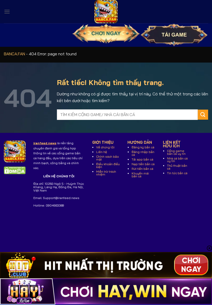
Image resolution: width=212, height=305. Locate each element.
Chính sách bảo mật (107, 158)
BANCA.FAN (14, 53)
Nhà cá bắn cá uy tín (177, 159)
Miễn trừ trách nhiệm (106, 173)
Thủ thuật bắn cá (177, 167)
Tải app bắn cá (142, 159)
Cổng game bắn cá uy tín (176, 152)
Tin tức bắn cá (177, 173)
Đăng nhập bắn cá (143, 153)
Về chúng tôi (105, 147)
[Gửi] (203, 115)
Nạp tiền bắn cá (143, 164)
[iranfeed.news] (106, 11)
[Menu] (7, 11)
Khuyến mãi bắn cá (140, 174)
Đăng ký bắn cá (143, 147)
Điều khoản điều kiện (108, 165)
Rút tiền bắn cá (142, 169)
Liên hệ (101, 152)
